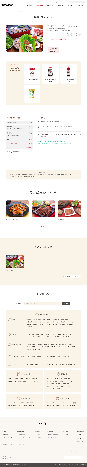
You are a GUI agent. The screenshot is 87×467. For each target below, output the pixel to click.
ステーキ (49, 378)
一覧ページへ (43, 226)
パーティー (20, 176)
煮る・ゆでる (30, 403)
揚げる (22, 403)
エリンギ (29, 349)
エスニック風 (12, 381)
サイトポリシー (54, 464)
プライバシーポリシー (63, 464)
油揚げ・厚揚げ (60, 364)
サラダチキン (30, 327)
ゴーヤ (28, 347)
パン (59, 357)
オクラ (71, 344)
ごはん (45, 174)
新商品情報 (5, 434)
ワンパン (65, 405)
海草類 (57, 337)
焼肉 (59, 174)
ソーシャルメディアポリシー (74, 464)
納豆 (37, 364)
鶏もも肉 (63, 322)
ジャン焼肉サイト (81, 431)
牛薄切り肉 (56, 319)
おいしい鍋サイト (81, 441)
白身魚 (59, 334)
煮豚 (62, 381)
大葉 (34, 347)
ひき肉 (42, 324)
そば (34, 357)
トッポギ (70, 386)
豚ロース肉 (38, 322)
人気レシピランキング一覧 (24, 438)
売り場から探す (6, 441)
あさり (38, 337)
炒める (16, 403)
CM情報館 (39, 438)
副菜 (25, 381)
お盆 (48, 403)
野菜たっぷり (27, 176)
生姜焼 (49, 381)
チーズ (43, 364)
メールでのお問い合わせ (53, 441)
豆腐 (32, 364)
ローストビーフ (58, 378)
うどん (28, 357)
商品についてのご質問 (53, 434)
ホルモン (49, 324)
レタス (36, 174)
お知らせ (45, 2)
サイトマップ (83, 464)
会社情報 (70, 6)
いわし (48, 334)
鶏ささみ (29, 324)
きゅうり (31, 174)
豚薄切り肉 (29, 322)
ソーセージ (70, 324)
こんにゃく (69, 364)
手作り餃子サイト (81, 438)
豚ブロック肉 (47, 322)
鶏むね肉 (70, 322)
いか (71, 334)
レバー (55, 324)
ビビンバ (63, 386)
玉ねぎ (53, 347)
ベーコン (62, 324)
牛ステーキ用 (37, 319)
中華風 (28, 378)
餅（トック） (66, 357)
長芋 (74, 347)
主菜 (55, 174)
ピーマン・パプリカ (31, 344)
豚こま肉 (55, 322)
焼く (71, 174)
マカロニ (53, 357)
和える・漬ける (12, 405)
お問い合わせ (51, 2)
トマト (40, 344)
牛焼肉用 (19, 174)
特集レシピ (21, 444)
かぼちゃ (60, 347)
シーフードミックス (47, 337)
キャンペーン (39, 434)
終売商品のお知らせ (52, 438)
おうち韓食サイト (81, 435)
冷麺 (59, 388)
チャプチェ (66, 383)
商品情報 (29, 6)
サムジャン (50, 174)
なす (53, 344)
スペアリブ (67, 378)
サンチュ (40, 174)
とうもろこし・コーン (62, 344)
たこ (28, 337)
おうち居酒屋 (73, 403)
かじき (65, 334)
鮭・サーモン (36, 334)
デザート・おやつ (33, 381)
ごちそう (73, 405)
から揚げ (56, 381)
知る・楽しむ (50, 6)
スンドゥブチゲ (51, 388)
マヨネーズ (50, 364)
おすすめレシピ (39, 6)
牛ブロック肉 (47, 319)
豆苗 (35, 349)
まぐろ (28, 334)
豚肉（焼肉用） (25, 174)
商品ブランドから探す (8, 444)
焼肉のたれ (12, 174)
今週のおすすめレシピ (23, 434)
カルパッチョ (50, 383)
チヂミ (56, 386)
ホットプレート (13, 176)
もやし (40, 349)
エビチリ (59, 383)
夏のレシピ (55, 403)
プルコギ (49, 386)
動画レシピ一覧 (22, 441)
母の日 (67, 174)
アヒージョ (69, 381)
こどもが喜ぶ (57, 405)
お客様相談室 (59, 6)
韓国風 (62, 174)
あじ (43, 334)
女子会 (32, 176)
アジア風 (35, 378)
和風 (10, 378)
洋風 (22, 378)
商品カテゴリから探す (8, 438)
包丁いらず (32, 405)
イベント (38, 441)
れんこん (68, 347)
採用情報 (80, 6)
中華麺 (39, 357)
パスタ (46, 357)
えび (33, 337)
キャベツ (40, 347)
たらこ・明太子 (65, 337)
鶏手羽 (35, 324)
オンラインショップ (62, 2)
